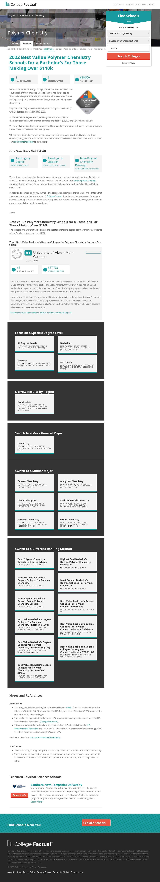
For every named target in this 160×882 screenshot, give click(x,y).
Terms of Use (77, 872)
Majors (130, 4)
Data (19, 872)
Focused (82, 49)
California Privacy (44, 872)
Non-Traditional (95, 49)
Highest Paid (36, 49)
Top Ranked (12, 49)
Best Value (49, 49)
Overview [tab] (14, 43)
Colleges (119, 4)
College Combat (54, 196)
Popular (58, 49)
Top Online (24, 49)
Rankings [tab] (26, 43)
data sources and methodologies (45, 737)
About (151, 4)
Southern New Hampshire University (56, 784)
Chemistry (25, 15)
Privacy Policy (29, 872)
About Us (12, 872)
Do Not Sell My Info (61, 872)
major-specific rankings (85, 180)
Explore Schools (94, 823)
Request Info (19, 795)
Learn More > (37, 801)
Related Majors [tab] (43, 43)
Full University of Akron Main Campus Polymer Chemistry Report (41, 312)
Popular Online (71, 49)
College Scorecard (49, 721)
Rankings (141, 4)
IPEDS (69, 707)
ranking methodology (23, 141)
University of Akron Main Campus (53, 254)
